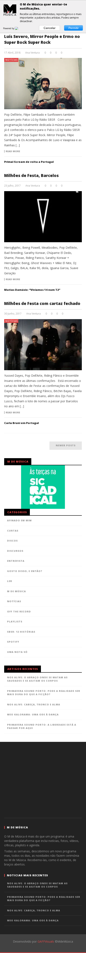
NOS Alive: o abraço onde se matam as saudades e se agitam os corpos (37, 679)
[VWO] (19, 28)
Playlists (14, 621)
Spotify (13, 641)
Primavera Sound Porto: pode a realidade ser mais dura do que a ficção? (43, 692)
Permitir (73, 28)
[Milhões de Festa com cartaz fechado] (43, 344)
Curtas (12, 530)
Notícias (11, 59)
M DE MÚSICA (16, 591)
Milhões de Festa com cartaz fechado (42, 303)
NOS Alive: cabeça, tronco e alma (33, 704)
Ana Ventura (32, 52)
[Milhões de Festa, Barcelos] (43, 216)
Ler (9, 581)
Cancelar (50, 28)
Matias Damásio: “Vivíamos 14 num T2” (32, 290)
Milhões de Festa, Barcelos (31, 175)
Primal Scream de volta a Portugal (29, 162)
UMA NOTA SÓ (17, 651)
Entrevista (15, 560)
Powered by (9, 28)
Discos (12, 540)
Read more (13, 151)
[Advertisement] (43, 779)
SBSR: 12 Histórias (21, 631)
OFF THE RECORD (19, 611)
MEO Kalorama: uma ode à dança (33, 714)
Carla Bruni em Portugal (21, 423)
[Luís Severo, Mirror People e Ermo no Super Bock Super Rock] (43, 83)
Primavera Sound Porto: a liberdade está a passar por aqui (41, 726)
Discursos (15, 550)
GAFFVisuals (46, 941)
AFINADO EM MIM (19, 520)
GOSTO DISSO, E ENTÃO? (24, 571)
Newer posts (66, 445)
